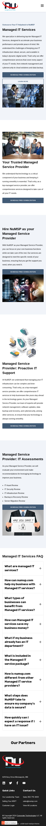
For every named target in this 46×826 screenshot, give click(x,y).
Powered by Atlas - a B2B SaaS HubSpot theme (23, 824)
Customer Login (8, 805)
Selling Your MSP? (9, 801)
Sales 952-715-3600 (31, 797)
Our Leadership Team (10, 797)
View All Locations (30, 805)
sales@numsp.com (30, 801)
